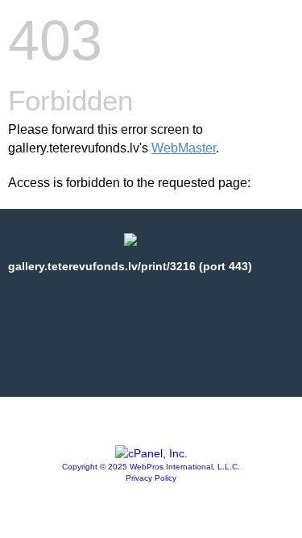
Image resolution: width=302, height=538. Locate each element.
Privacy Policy (151, 477)
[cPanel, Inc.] (151, 453)
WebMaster (183, 148)
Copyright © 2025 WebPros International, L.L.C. (151, 466)
